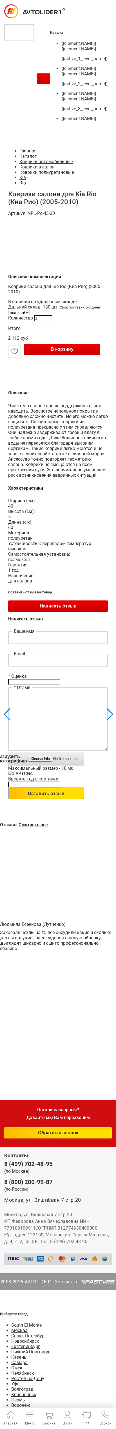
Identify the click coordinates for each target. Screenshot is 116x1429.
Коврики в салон (37, 167)
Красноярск (23, 1394)
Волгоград (22, 1389)
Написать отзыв (58, 606)
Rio (22, 183)
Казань (18, 1357)
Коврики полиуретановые (46, 172)
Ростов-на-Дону (27, 1378)
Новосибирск (25, 1341)
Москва (19, 1330)
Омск (17, 1368)
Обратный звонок (58, 1132)
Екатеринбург (25, 1346)
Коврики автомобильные (46, 161)
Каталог (28, 156)
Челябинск (22, 1373)
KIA (22, 177)
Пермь (18, 1400)
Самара (19, 1362)
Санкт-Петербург (28, 1335)
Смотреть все (33, 824)
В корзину (62, 349)
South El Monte (26, 1325)
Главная (28, 151)
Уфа (15, 1384)
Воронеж (20, 1405)
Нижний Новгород (30, 1351)
